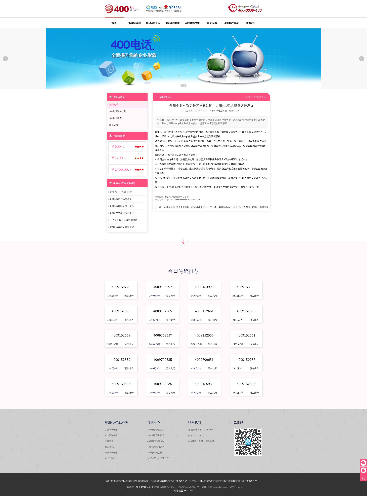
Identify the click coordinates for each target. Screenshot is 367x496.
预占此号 (129, 295)
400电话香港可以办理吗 (122, 227)
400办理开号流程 (156, 435)
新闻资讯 (113, 104)
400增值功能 (192, 23)
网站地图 (178, 490)
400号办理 (110, 458)
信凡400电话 (112, 481)
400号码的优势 (154, 452)
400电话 (170, 136)
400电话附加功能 (117, 111)
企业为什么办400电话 (121, 192)
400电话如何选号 (156, 447)
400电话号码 (180, 481)
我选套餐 (109, 441)
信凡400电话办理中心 (174, 197)
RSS (186, 490)
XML (190, 490)
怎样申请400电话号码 (158, 458)
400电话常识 (232, 23)
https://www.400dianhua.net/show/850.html (182, 200)
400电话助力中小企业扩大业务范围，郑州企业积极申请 (243, 207)
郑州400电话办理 (144, 487)
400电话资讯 (259, 97)
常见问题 (212, 23)
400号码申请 (111, 435)
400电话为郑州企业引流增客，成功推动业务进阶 (185, 207)
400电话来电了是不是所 (122, 206)
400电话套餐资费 (156, 429)
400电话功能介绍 (156, 441)
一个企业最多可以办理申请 (123, 220)
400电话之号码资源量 (121, 199)
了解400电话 (134, 23)
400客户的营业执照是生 (122, 213)
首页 (114, 23)
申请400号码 (153, 23)
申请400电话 (111, 452)
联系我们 (251, 23)
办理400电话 (124, 481)
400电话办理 (221, 111)
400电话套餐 (173, 23)
